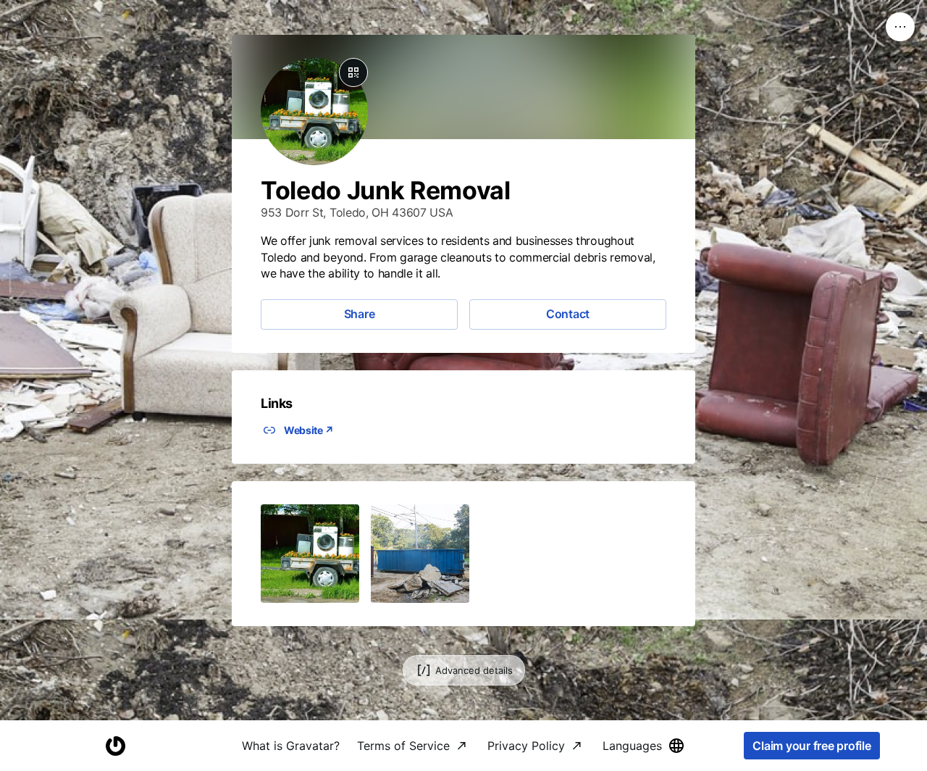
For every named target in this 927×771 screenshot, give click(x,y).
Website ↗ (309, 430)
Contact (568, 314)
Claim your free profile (811, 745)
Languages (632, 745)
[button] (310, 553)
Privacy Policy (526, 745)
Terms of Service (403, 745)
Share (359, 314)
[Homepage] (115, 746)
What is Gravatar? (291, 745)
